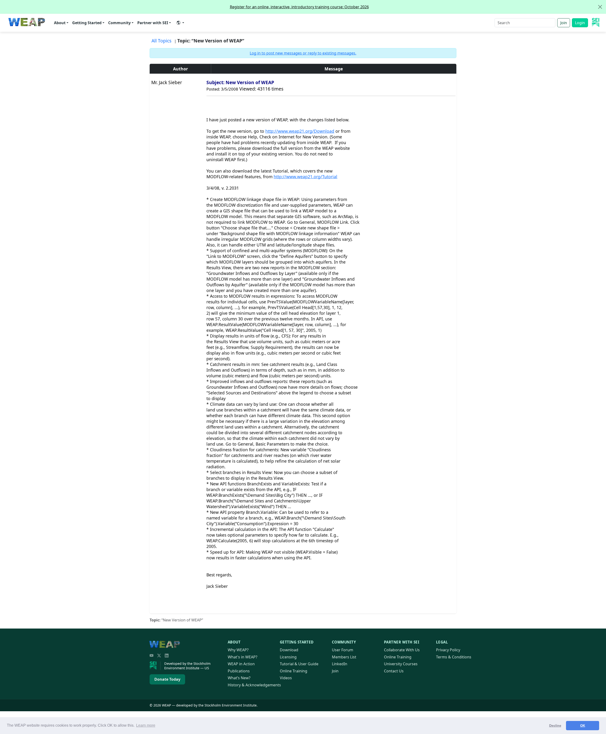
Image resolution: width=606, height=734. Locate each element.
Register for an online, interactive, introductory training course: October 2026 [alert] (299, 6)
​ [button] (180, 22)
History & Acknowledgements (254, 685)
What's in (242, 657)
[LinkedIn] (167, 655)
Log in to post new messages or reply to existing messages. (303, 53)
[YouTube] (151, 655)
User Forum (342, 649)
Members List (344, 657)
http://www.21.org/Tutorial (305, 176)
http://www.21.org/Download (299, 131)
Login (580, 22)
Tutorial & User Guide (299, 663)
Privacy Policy (448, 649)
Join (563, 22)
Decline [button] (555, 725)
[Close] (600, 7)
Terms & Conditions (453, 657)
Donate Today (167, 679)
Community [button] (119, 22)
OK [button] (582, 725)
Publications (239, 671)
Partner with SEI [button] (152, 22)
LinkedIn (339, 663)
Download (289, 649)
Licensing (288, 657)
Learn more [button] (145, 725)
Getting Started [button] (87, 22)
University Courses (401, 663)
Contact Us (394, 671)
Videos (286, 677)
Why (238, 649)
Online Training (293, 671)
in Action (241, 663)
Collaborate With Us (402, 649)
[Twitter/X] (159, 655)
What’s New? (239, 677)
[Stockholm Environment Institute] (155, 665)
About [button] (60, 22)
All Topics (161, 40)
